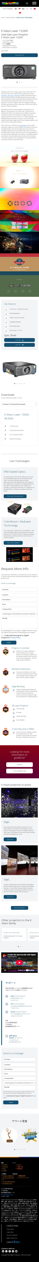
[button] (17, 82)
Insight (5, 1170)
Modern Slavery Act (12, 1238)
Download (18, 340)
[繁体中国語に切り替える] (34, 9)
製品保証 (19, 1168)
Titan (4, 1168)
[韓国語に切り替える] (31, 9)
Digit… (7, 822)
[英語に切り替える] (16, 9)
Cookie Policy (10, 1232)
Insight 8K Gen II (7, 1183)
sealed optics (23, 125)
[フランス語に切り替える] (23, 9)
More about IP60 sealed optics (15, 496)
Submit (9, 642)
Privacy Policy (15, 637)
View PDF (18, 345)
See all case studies (19, 908)
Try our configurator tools (19, 771)
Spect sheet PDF (19, 55)
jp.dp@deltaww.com (17, 998)
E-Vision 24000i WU (8, 1176)
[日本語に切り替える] (27, 9)
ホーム (19, 1165)
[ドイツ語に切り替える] (19, 9)
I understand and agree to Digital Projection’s (15, 636)
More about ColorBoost (13, 543)
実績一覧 (20, 1166)
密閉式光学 (22, 1176)
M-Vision (5, 1166)
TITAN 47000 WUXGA (9, 1181)
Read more (10, 839)
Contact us (19, 764)
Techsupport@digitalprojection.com (21, 1006)
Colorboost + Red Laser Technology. (10, 95)
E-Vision (5, 1165)
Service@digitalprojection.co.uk (20, 1014)
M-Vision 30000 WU (8, 1178)
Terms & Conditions (12, 1235)
